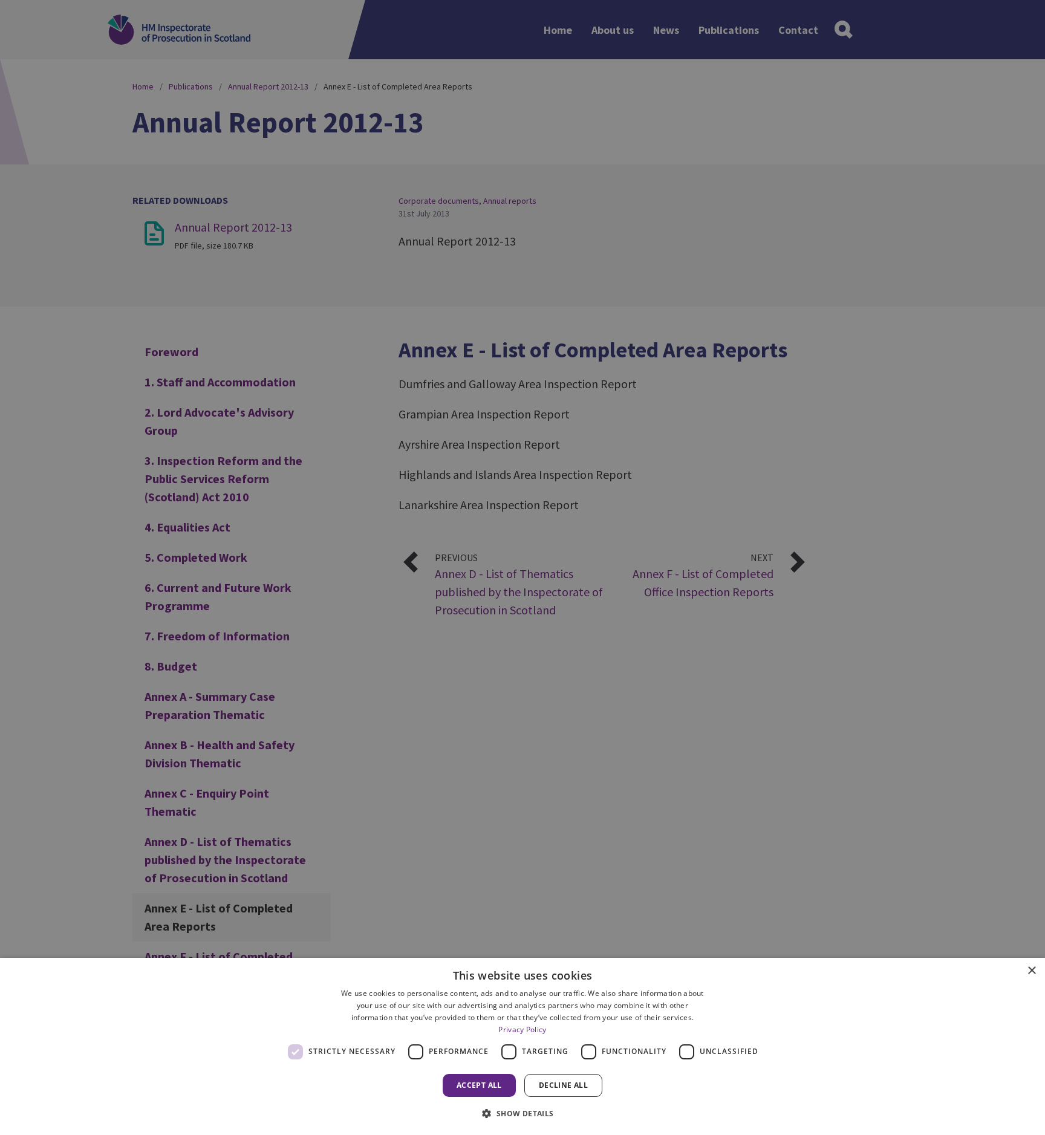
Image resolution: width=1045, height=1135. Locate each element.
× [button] (1031, 970)
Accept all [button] (479, 1085)
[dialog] (522, 1046)
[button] (522, 1113)
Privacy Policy (522, 1029)
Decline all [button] (563, 1085)
